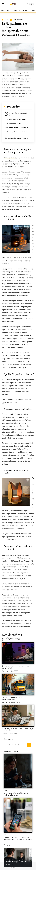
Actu (5, 834)
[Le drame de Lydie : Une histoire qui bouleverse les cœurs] (18, 771)
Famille (4, 702)
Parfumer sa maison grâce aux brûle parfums (16, 114)
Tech (3, 671)
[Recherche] (27, 4)
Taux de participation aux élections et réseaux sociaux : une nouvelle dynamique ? (18, 839)
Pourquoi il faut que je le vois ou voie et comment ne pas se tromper (18, 861)
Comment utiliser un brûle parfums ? (17, 138)
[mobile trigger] (3, 4)
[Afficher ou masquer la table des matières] (26, 106)
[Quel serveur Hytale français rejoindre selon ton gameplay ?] (18, 653)
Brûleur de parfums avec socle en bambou (16, 133)
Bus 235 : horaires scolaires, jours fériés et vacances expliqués (16, 698)
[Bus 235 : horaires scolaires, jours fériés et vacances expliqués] (18, 684)
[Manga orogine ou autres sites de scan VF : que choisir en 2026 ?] (18, 716)
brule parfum (9, 158)
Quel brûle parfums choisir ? (14, 123)
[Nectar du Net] (13, 4)
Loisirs (4, 734)
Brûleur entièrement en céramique (16, 128)
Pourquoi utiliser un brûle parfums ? (16, 119)
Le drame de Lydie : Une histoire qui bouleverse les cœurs (16, 794)
